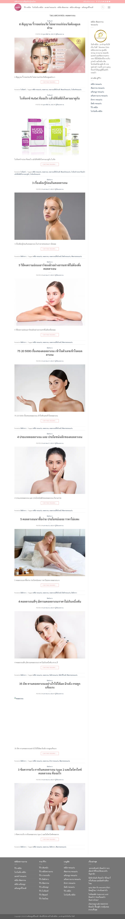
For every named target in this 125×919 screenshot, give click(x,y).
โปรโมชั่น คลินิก (37, 7)
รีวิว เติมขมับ (43, 867)
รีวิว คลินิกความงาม (46, 871)
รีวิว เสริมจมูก (44, 887)
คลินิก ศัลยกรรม (62, 7)
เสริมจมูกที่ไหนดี (87, 7)
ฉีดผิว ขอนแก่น (96, 103)
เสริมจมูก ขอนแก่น (97, 92)
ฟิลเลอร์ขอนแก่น (65, 89)
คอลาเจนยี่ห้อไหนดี (54, 89)
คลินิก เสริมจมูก (75, 7)
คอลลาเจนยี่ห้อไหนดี (55, 256)
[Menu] (109, 7)
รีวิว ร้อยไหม (43, 898)
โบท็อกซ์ (49, 21)
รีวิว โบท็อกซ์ (43, 891)
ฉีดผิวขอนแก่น (66, 256)
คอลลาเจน (45, 89)
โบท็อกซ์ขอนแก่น (76, 89)
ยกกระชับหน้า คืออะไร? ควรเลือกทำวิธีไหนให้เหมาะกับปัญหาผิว (99, 871)
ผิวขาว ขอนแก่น (96, 99)
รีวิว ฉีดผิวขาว (44, 879)
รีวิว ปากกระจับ (44, 875)
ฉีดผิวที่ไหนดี (62, 675)
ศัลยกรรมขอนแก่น (76, 256)
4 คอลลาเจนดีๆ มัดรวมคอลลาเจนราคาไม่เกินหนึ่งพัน (49, 601)
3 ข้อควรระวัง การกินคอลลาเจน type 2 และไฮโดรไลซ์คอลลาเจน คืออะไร (50, 771)
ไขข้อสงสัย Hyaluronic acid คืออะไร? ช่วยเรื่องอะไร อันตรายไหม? (98, 897)
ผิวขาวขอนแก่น (54, 761)
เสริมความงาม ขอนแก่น (99, 95)
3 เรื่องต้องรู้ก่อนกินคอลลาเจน (50, 183)
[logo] (101, 36)
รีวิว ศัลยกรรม (44, 883)
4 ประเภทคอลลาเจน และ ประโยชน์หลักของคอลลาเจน (49, 437)
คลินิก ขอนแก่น (36, 89)
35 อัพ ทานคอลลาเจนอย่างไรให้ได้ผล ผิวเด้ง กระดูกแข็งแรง (49, 685)
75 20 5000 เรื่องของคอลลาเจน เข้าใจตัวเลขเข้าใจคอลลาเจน (49, 352)
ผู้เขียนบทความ (60, 34)
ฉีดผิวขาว (50, 179)
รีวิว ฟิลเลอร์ (43, 894)
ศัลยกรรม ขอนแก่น (98, 88)
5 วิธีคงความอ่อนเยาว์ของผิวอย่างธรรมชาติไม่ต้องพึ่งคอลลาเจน (50, 267)
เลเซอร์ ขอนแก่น (50, 7)
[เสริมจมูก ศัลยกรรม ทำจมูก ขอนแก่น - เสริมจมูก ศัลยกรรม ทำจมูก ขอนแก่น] (17, 7)
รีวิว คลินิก (27, 7)
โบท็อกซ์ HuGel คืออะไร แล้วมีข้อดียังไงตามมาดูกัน (50, 98)
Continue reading (50, 82)
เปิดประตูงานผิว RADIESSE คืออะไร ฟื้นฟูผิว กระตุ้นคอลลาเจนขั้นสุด (99, 907)
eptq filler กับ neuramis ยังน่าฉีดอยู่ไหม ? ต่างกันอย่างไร (99, 888)
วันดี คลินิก (53, 916)
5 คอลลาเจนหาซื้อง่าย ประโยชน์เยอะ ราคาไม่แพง (49, 519)
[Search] (103, 7)
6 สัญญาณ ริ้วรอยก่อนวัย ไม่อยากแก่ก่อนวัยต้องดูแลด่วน (49, 26)
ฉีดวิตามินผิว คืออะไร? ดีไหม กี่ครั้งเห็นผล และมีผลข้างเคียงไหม (100, 880)
